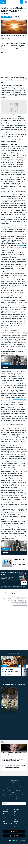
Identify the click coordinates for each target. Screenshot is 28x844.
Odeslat (24, 582)
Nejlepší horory (7, 784)
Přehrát (4, 705)
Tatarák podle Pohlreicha (11, 792)
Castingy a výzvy (17, 813)
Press (15, 811)
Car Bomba (5, 367)
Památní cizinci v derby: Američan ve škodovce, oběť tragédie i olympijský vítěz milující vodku (13, 760)
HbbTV (4, 815)
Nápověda (16, 821)
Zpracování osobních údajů (18, 818)
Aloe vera (20, 792)
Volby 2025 (15, 790)
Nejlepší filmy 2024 (17, 782)
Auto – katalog (18, 788)
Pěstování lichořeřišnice (8, 794)
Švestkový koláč (14, 799)
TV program (14, 784)
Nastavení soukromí (18, 826)
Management (16, 809)
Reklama (4, 813)
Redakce (15, 823)
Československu (20, 245)
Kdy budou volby (18, 786)
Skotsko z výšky (6, 707)
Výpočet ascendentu (20, 794)
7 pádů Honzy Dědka (7, 790)
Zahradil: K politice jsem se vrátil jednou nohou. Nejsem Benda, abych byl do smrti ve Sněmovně (14, 753)
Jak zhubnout (9, 782)
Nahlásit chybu (6, 826)
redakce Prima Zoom (17, 17)
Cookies (4, 821)
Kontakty (15, 815)
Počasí (11, 786)
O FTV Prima (5, 809)
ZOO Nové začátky (10, 788)
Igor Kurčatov (14, 118)
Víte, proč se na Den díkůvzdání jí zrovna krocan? (10, 670)
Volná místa (5, 811)
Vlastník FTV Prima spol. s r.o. (7, 824)
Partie (7, 786)
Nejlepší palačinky (19, 797)
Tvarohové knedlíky (9, 797)
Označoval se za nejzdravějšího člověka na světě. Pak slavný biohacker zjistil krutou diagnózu (13, 766)
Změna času (21, 784)
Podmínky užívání (6, 817)
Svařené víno (22, 790)
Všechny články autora (19, 564)
